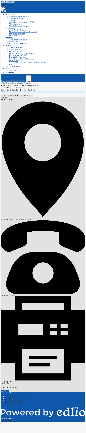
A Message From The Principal (19, 16)
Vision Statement (14, 24)
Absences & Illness (15, 47)
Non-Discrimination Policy (14, 398)
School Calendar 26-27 (17, 18)
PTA (10, 64)
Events (3, 92)
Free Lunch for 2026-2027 (18, 55)
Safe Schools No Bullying (13, 402)
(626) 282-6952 (11, 295)
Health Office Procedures (17, 57)
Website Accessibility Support (19, 26)
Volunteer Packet (14, 66)
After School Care (15, 49)
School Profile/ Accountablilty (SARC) (22, 22)
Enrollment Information (17, 34)
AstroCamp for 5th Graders (18, 40)
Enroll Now (5, 391)
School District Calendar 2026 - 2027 (21, 59)
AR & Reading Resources (18, 30)
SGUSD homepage (11, 387)
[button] (10, 14)
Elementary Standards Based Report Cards (23, 32)
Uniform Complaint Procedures (15, 396)
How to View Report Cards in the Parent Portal (29, 63)
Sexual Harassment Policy (13, 400)
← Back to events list (9, 95)
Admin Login (9, 404)
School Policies (14, 20)
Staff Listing (13, 70)
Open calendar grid (25, 95)
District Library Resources (18, 43)
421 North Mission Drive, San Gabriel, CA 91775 (17, 219)
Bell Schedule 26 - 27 (16, 51)
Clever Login (13, 41)
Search (3, 81)
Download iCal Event (27, 90)
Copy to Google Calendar (9, 90)
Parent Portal (13, 61)
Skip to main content (7, 2)
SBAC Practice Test (16, 35)
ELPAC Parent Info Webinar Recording (22, 53)
